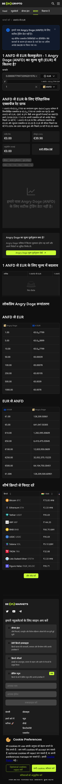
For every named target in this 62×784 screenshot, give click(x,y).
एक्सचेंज (26, 732)
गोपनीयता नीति (27, 779)
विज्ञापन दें (46, 11)
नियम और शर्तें (14, 779)
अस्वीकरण (38, 779)
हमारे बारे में (9, 718)
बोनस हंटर (25, 11)
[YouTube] (14, 612)
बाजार (35, 11)
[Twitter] (7, 612)
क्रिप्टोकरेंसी (27, 728)
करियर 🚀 (9, 723)
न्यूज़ (24, 718)
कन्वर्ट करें (6, 19)
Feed (4, 11)
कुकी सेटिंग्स (48, 779)
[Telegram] (20, 612)
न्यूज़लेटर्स (14, 11)
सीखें (24, 723)
